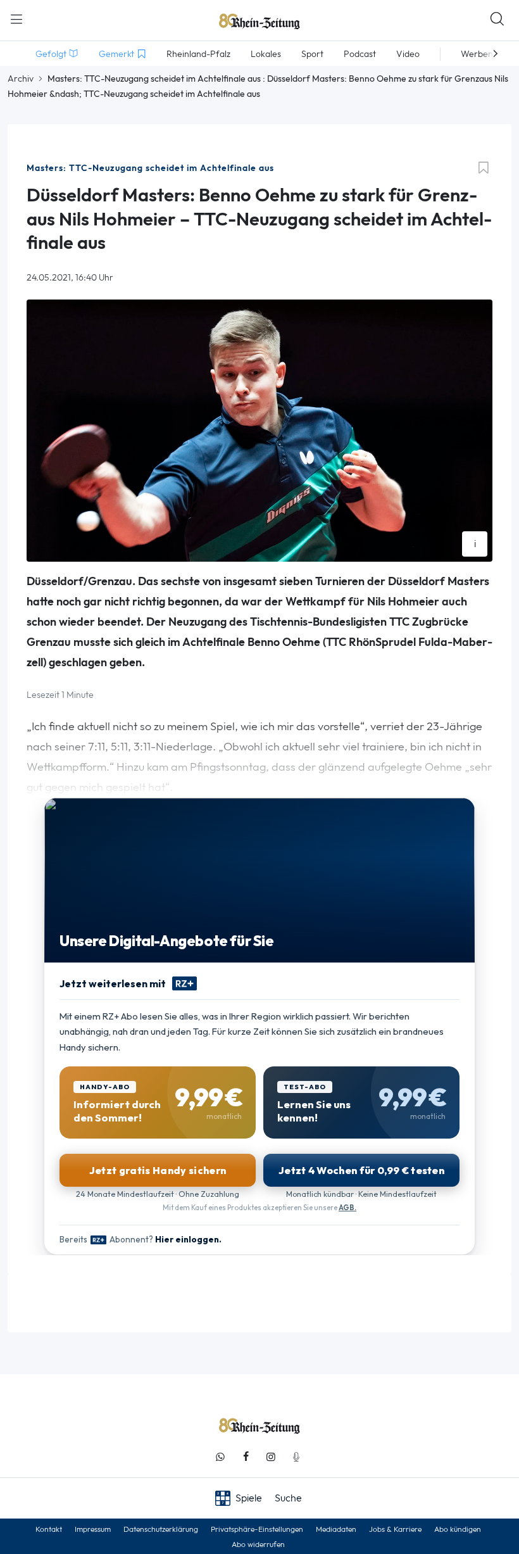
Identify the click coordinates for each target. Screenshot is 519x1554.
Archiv (21, 78)
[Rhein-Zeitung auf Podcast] (296, 1456)
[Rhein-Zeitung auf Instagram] (271, 1456)
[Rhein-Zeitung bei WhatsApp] (220, 1456)
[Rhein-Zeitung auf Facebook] (245, 1456)
